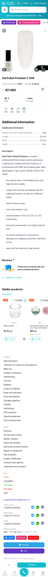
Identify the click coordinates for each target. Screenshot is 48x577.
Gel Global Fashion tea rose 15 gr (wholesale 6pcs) (39, 328)
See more (7, 294)
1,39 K (10, 537)
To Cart (31, 565)
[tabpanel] (24, 272)
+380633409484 (39, 3)
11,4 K (23, 537)
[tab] (8, 260)
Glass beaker (9, 326)
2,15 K (35, 537)
